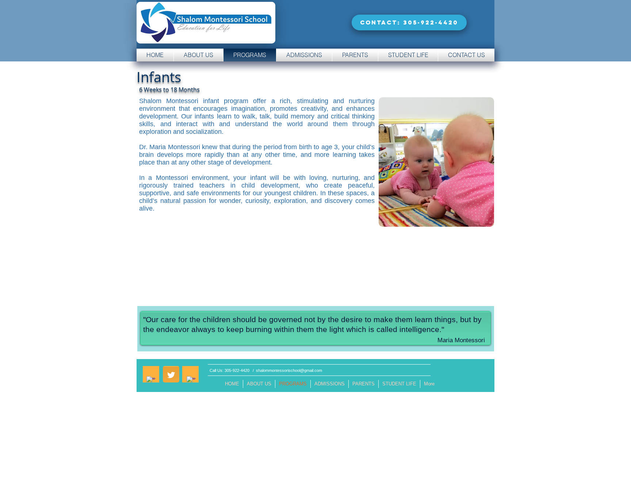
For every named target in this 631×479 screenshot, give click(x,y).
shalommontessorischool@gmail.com (289, 370)
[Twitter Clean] (171, 375)
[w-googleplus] (191, 380)
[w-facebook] (151, 380)
